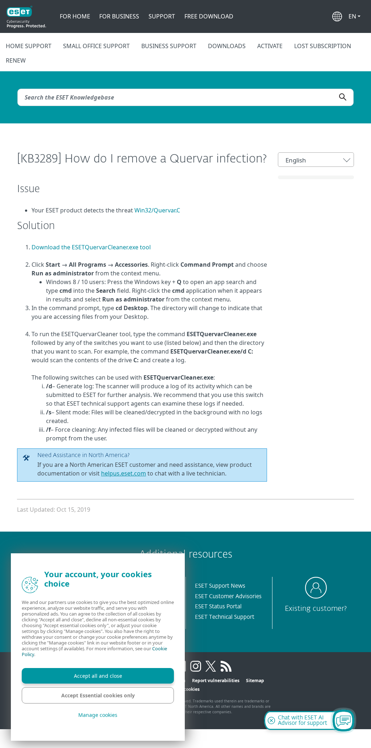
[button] (354, 16)
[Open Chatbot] (343, 720)
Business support (168, 46)
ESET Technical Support (224, 617)
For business (119, 16)
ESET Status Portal (218, 606)
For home (75, 16)
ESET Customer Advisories (228, 596)
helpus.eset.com (123, 473)
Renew (16, 60)
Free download (208, 16)
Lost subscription (322, 46)
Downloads (227, 46)
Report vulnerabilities (215, 680)
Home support (28, 46)
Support (162, 16)
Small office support (96, 46)
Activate (270, 46)
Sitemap (255, 680)
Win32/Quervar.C (157, 210)
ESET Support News (220, 586)
